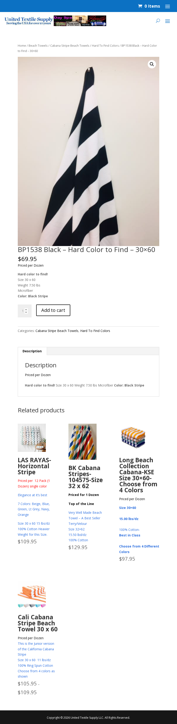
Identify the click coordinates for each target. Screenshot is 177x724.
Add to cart (53, 310)
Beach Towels (38, 45)
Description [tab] (32, 351)
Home (22, 45)
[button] (152, 64)
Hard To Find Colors (105, 45)
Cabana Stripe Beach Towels (69, 45)
